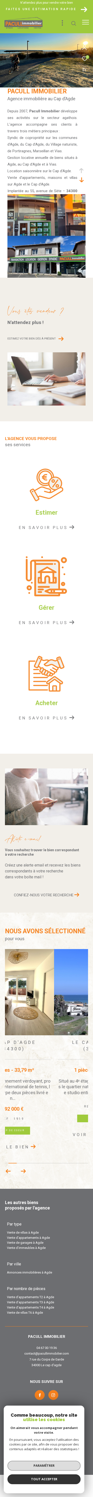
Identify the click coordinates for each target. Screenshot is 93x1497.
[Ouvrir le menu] (85, 22)
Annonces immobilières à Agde (29, 1260)
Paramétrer (44, 1465)
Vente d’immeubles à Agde (26, 1235)
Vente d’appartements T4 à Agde (30, 1295)
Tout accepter (44, 1479)
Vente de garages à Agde (25, 1230)
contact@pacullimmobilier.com (46, 1341)
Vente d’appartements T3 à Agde (30, 1290)
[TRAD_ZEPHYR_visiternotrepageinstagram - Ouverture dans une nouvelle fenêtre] (53, 1383)
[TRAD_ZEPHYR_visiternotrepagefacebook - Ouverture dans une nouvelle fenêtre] (40, 1383)
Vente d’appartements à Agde (28, 1225)
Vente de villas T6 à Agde (25, 1300)
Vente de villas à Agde (23, 1220)
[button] (23, 1159)
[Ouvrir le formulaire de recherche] (73, 23)
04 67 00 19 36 (46, 1335)
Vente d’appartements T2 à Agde (30, 1285)
